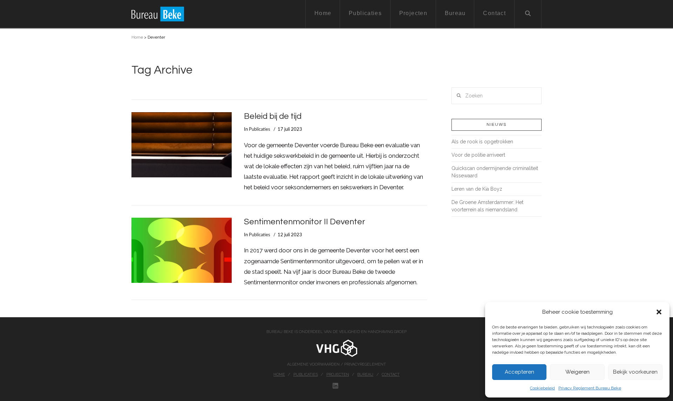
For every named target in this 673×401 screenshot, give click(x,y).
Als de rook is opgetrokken (482, 141)
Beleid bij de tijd (272, 116)
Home (137, 37)
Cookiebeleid (542, 388)
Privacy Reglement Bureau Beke (589, 388)
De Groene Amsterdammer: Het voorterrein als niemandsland (487, 205)
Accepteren (519, 372)
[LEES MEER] (181, 144)
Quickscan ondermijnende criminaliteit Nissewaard (494, 171)
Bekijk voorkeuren (635, 372)
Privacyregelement (365, 364)
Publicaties (259, 129)
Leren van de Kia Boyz (476, 189)
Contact (391, 374)
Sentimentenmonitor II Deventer (304, 222)
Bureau (365, 374)
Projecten (337, 374)
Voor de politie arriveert (478, 155)
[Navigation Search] (528, 14)
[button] (658, 311)
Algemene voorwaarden (314, 364)
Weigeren (577, 372)
